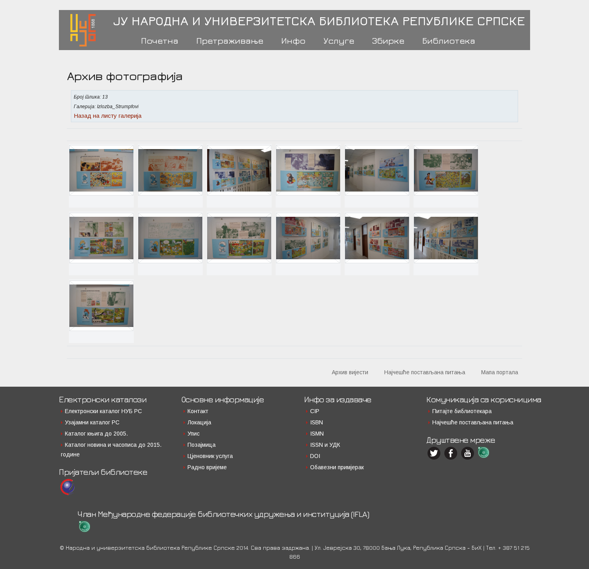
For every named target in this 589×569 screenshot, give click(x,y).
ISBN (316, 422)
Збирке (388, 40)
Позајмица (202, 445)
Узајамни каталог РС (92, 422)
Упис (194, 433)
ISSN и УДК (325, 445)
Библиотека (448, 40)
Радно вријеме (207, 467)
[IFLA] (485, 452)
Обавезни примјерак (337, 467)
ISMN (317, 433)
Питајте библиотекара (462, 411)
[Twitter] (435, 453)
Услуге (338, 40)
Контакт (198, 411)
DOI (315, 456)
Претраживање (229, 40)
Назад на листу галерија (107, 115)
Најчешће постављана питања (424, 372)
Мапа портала (499, 372)
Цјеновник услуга (210, 456)
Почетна (159, 40)
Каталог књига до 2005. (96, 433)
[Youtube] (468, 453)
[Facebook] (451, 453)
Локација (199, 422)
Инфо (293, 40)
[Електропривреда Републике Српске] (67, 487)
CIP (314, 411)
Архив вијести (350, 372)
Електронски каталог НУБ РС (103, 411)
